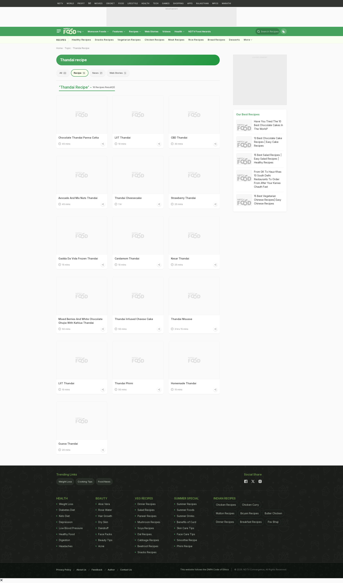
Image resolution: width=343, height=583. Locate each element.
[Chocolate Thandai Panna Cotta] (81, 114)
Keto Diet (64, 515)
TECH (155, 3)
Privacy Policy (63, 569)
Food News (104, 481)
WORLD (70, 3)
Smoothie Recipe (187, 540)
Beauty (101, 498)
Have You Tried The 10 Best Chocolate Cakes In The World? (268, 125)
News (97, 72)
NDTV (60, 3)
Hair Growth (105, 515)
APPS (190, 3)
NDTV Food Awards (199, 31)
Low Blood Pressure (71, 528)
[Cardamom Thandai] (138, 235)
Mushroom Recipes (149, 522)
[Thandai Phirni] (138, 360)
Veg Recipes (144, 498)
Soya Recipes (146, 528)
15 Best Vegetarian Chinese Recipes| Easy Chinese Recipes (267, 199)
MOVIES (99, 3)
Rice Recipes (196, 39)
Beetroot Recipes (148, 546)
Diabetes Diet (67, 509)
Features (118, 31)
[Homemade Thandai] (194, 360)
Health (179, 31)
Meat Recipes (176, 39)
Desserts (234, 39)
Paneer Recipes (147, 515)
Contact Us (126, 569)
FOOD (121, 3)
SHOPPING (178, 3)
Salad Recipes (146, 509)
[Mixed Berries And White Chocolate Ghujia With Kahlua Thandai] (81, 296)
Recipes (134, 31)
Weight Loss (65, 481)
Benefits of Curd (186, 522)
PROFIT (81, 3)
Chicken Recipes (155, 39)
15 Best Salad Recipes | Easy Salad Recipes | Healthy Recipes (268, 158)
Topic (68, 48)
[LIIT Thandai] (138, 114)
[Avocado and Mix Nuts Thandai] (81, 175)
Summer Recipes (187, 504)
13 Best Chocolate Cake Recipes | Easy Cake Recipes (268, 142)
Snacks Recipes (104, 39)
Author (111, 569)
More (247, 39)
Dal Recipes (145, 534)
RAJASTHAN (202, 3)
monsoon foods (97, 31)
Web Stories (151, 31)
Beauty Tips (105, 540)
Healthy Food (67, 534)
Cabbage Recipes (148, 540)
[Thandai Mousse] (194, 296)
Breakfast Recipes (251, 521)
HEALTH (145, 3)
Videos (166, 31)
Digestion (64, 540)
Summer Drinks (185, 515)
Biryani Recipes (249, 513)
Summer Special (186, 498)
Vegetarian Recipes (129, 39)
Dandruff (103, 528)
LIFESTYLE (133, 3)
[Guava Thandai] (81, 421)
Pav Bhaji (273, 521)
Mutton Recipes (225, 513)
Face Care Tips (186, 534)
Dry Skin (103, 522)
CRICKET (110, 3)
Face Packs (105, 534)
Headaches (66, 546)
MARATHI (226, 3)
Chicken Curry (250, 504)
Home (59, 48)
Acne (101, 546)
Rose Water (105, 509)
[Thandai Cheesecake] (138, 175)
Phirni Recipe (184, 546)
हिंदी (89, 3)
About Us (81, 569)
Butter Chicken (273, 513)
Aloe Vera (104, 504)
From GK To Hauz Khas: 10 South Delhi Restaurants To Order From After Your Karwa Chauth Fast (268, 179)
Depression (66, 522)
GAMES (166, 3)
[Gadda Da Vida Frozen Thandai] (81, 235)
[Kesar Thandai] (194, 235)
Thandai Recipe (81, 48)
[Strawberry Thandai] (194, 175)
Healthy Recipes (81, 39)
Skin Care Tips (185, 528)
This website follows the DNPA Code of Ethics (204, 569)
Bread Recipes (216, 39)
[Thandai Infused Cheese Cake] (138, 296)
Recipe (79, 72)
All (62, 72)
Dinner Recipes (147, 504)
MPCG (215, 3)
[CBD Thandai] (194, 114)
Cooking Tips (85, 481)
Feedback (97, 569)
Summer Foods (185, 509)
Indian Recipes (224, 498)
